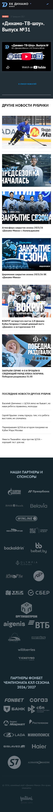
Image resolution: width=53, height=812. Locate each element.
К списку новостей (27, 84)
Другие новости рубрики (25, 105)
